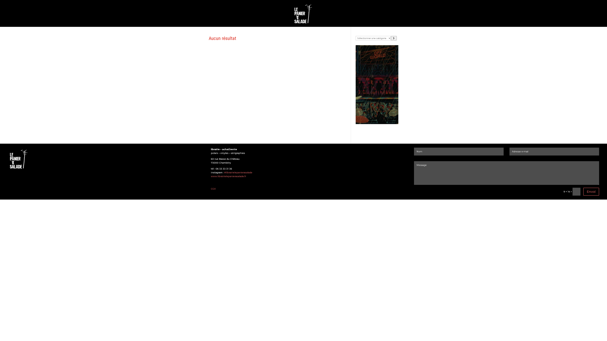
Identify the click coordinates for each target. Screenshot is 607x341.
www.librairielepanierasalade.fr (228, 176)
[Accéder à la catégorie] (394, 38)
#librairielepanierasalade (238, 172)
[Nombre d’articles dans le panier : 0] (358, 131)
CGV (213, 188)
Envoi (591, 192)
